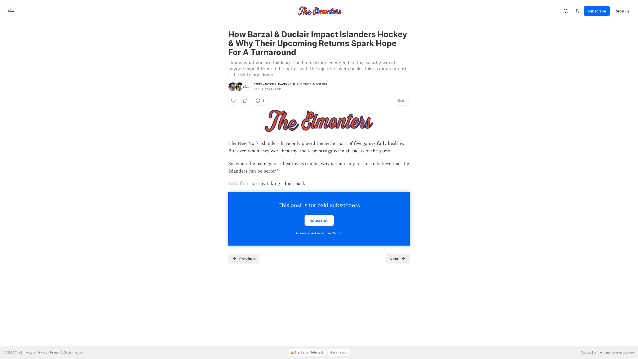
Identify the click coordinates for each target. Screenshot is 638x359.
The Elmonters (315, 84)
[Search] (566, 11)
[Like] (233, 101)
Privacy (42, 352)
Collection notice (72, 352)
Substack (587, 352)
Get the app (339, 352)
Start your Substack (309, 352)
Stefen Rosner (265, 84)
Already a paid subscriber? (319, 233)
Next (394, 258)
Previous (247, 258)
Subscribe (597, 10)
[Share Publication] (577, 11)
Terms (54, 352)
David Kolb (286, 84)
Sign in (622, 10)
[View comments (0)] (245, 101)
